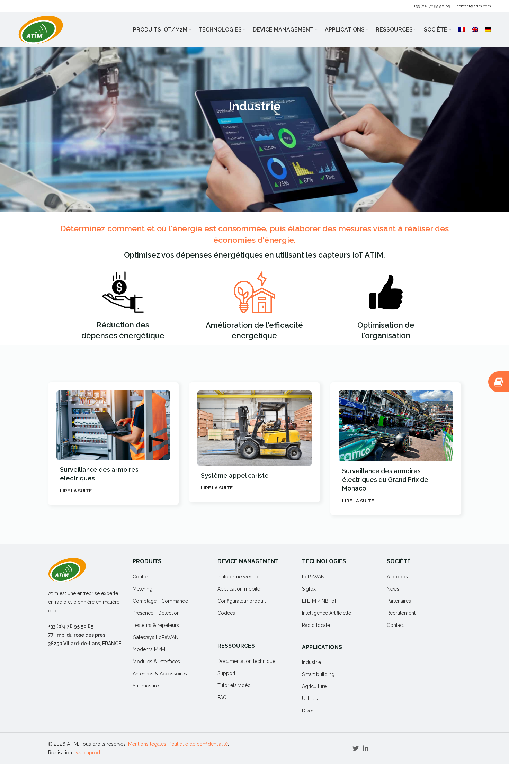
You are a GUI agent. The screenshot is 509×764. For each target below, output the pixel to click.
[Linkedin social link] (365, 748)
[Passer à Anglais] (475, 30)
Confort (141, 576)
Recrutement (401, 613)
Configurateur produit (241, 601)
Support (226, 673)
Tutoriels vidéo (234, 685)
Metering (142, 589)
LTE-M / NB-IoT (319, 601)
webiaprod (88, 752)
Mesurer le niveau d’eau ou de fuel (394, 471)
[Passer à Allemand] (488, 30)
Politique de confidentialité (198, 744)
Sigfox (309, 589)
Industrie (311, 662)
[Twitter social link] (355, 748)
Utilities (310, 698)
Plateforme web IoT (239, 576)
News (393, 589)
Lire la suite (76, 488)
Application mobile (238, 589)
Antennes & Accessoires (160, 673)
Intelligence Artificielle (326, 613)
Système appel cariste (94, 475)
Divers (309, 710)
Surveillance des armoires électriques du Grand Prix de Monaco (244, 479)
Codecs (226, 613)
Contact (395, 625)
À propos (397, 576)
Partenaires (399, 601)
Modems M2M (149, 649)
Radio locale (316, 625)
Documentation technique (246, 661)
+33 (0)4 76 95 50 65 (432, 5)
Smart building (318, 674)
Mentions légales (147, 744)
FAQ (222, 697)
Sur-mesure (146, 686)
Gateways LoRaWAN (155, 637)
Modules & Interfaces (156, 661)
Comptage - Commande (160, 601)
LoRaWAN (313, 576)
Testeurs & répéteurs (156, 625)
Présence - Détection (156, 613)
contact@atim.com (474, 5)
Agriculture (314, 686)
